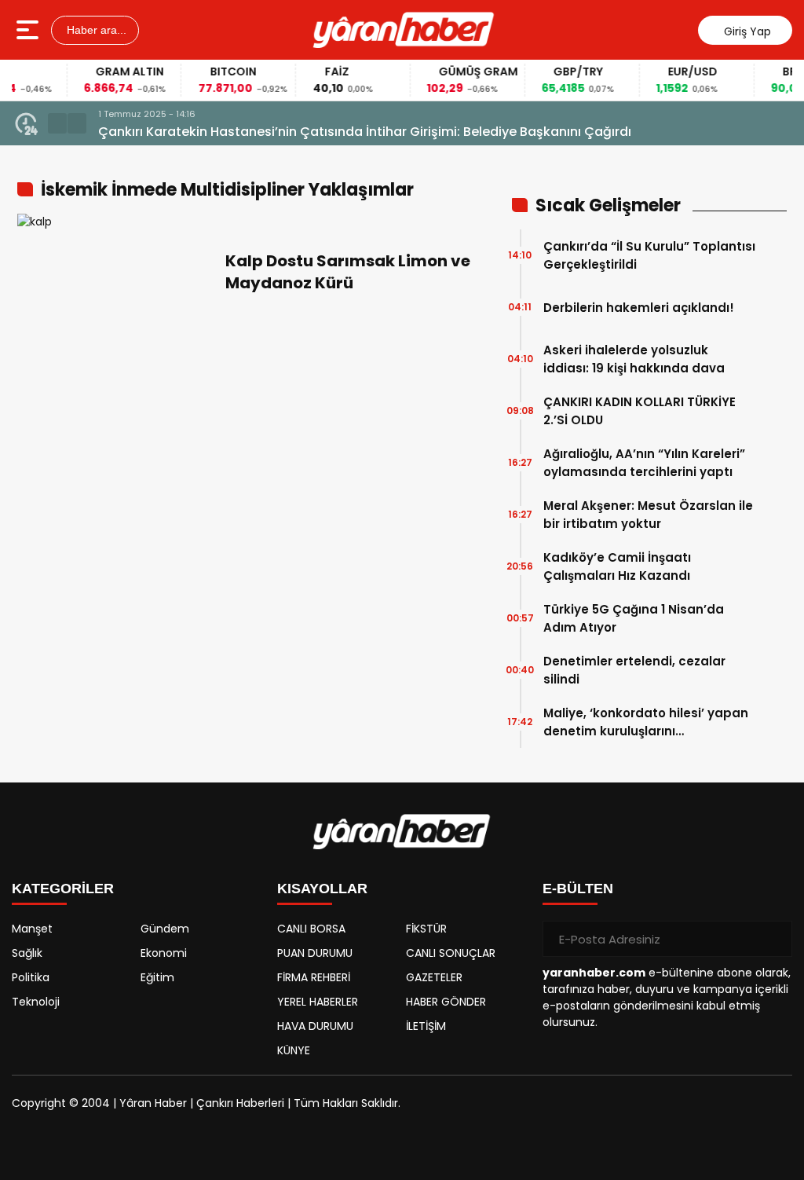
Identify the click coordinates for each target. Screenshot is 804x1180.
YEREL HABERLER (317, 1002)
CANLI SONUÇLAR (450, 953)
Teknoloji (36, 1002)
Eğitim (157, 977)
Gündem (165, 928)
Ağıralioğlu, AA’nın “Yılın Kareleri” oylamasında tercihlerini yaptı (644, 462)
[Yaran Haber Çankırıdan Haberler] (403, 30)
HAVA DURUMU (315, 1026)
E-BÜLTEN (578, 888)
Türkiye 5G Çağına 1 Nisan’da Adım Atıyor (633, 618)
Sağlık (27, 953)
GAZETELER (434, 977)
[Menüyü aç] (29, 30)
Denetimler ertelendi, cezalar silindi (634, 670)
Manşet (32, 928)
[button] (57, 123)
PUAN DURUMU (315, 953)
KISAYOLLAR (322, 888)
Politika (30, 977)
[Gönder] (774, 939)
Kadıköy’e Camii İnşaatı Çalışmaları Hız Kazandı (617, 566)
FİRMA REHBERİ (313, 977)
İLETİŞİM (426, 1026)
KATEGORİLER (63, 888)
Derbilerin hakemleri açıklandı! (638, 307)
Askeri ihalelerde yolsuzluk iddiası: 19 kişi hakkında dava (634, 359)
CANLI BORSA (311, 928)
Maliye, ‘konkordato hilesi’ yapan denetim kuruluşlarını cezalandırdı (645, 722)
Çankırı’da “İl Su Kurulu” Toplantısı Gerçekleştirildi (649, 255)
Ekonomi (164, 953)
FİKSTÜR (426, 928)
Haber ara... (95, 30)
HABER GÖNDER (446, 1002)
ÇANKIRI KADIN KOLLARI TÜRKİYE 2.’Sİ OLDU (639, 411)
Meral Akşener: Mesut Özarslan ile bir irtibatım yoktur (648, 514)
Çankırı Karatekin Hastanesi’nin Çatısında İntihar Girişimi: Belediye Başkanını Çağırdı (364, 132)
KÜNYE (293, 1050)
